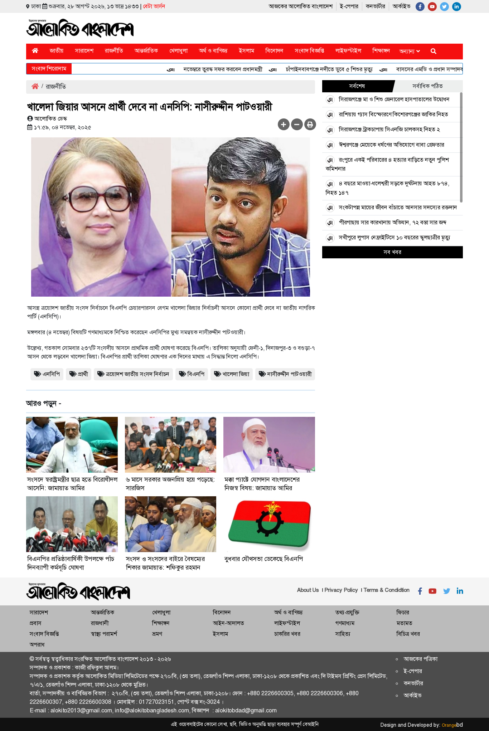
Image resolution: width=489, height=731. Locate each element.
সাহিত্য (342, 634)
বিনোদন (275, 50)
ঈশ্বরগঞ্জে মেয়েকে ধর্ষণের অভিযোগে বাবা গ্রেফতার (391, 144)
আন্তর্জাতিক (146, 50)
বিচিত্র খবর (408, 634)
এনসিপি (51, 374)
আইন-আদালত (228, 623)
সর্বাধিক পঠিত (428, 86)
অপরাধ (37, 644)
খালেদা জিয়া (236, 374)
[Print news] (310, 124)
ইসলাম (246, 50)
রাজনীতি (114, 50)
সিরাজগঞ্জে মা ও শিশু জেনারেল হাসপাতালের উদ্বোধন (394, 99)
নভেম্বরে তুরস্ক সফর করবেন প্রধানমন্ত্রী (209, 69)
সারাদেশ (84, 50)
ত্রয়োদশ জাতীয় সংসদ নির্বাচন (137, 374)
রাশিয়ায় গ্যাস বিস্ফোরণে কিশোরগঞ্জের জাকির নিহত (393, 114)
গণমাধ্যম (344, 623)
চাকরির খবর (287, 634)
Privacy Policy (341, 590)
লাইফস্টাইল (348, 50)
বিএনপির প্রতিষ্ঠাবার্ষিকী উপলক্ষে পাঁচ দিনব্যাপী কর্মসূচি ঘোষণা (70, 563)
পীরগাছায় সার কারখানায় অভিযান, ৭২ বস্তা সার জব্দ (393, 222)
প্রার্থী (83, 374)
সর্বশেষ (357, 86)
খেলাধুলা (178, 50)
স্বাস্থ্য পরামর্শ (104, 634)
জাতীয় (57, 50)
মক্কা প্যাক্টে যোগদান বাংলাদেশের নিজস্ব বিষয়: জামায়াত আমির (262, 483)
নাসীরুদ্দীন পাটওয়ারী (289, 374)
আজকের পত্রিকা (420, 659)
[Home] (35, 50)
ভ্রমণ (157, 634)
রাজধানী (99, 623)
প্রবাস (36, 623)
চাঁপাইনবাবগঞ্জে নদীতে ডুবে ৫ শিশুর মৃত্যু (315, 69)
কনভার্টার (375, 6)
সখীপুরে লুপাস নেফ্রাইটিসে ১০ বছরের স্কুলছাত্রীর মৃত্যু (394, 237)
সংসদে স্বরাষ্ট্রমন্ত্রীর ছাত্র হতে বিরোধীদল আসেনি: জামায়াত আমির (72, 483)
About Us (308, 590)
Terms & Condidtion (386, 590)
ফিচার (403, 612)
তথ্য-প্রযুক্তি (347, 612)
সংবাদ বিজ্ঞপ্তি (309, 50)
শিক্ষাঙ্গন (381, 50)
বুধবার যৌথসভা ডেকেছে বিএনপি (263, 559)
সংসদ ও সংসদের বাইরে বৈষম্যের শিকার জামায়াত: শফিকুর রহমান (165, 563)
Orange (452, 725)
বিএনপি (196, 374)
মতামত (404, 623)
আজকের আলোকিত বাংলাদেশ (301, 6)
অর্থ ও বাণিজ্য (213, 50)
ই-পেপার (349, 6)
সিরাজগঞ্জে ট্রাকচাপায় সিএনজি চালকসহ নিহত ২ (389, 129)
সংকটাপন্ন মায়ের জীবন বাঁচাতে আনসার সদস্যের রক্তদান (398, 207)
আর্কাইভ (401, 6)
